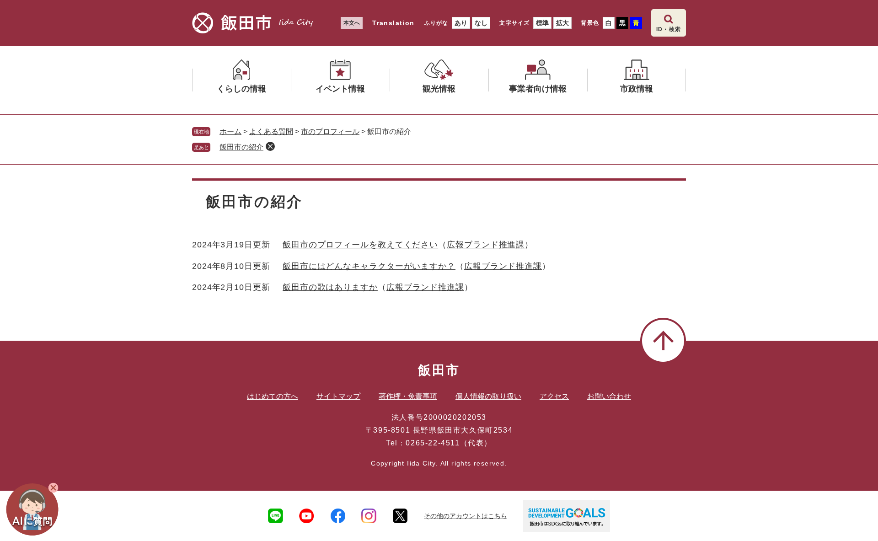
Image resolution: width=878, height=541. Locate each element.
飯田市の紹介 (241, 147)
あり (461, 23)
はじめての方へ (272, 396)
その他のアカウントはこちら (465, 516)
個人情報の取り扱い (488, 396)
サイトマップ (338, 396)
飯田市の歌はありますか (330, 287)
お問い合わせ (609, 396)
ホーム (230, 131)
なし (481, 23)
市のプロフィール (330, 131)
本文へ (351, 23)
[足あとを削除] (270, 146)
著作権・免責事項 (408, 396)
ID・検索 (668, 29)
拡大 (562, 23)
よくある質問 (271, 131)
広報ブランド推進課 (486, 244)
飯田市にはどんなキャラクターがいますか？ (369, 266)
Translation (393, 23)
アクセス (554, 396)
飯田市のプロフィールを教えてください (360, 244)
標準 (542, 23)
